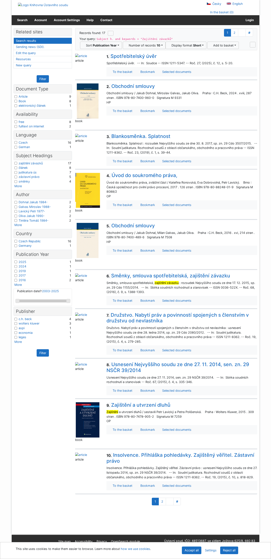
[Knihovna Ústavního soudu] (43, 5)
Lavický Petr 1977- (32, 211)
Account (40, 20)
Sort (100, 45)
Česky (216, 3)
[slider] (17, 301)
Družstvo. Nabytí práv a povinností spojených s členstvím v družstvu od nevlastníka (177, 318)
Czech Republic (30, 241)
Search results (26, 40)
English (237, 3)
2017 (22, 275)
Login (249, 20)
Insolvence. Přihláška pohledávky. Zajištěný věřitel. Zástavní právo (180, 458)
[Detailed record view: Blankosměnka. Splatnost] (81, 136)
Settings (211, 550)
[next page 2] (242, 33)
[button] (253, 44)
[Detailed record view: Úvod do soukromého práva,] (87, 190)
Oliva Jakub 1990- (32, 216)
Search (22, 20)
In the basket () (221, 12)
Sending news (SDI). (30, 47)
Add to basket (223, 45)
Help (90, 20)
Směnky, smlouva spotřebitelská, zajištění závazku (168, 276)
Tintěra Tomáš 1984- (33, 220)
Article (23, 96)
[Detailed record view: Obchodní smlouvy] (87, 100)
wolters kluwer (29, 323)
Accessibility (84, 541)
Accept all (192, 550)
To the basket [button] (121, 72)
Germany (25, 245)
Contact (106, 20)
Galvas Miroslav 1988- (35, 207)
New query (23, 65)
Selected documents (176, 72)
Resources (23, 59)
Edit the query (26, 53)
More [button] (18, 186)
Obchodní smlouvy (130, 86)
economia (26, 332)
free (21, 122)
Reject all (229, 550)
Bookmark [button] (147, 72)
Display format (185, 45)
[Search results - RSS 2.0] (110, 33)
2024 (22, 266)
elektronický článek (32, 105)
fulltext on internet (31, 126)
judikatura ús (28, 172)
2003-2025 (50, 291)
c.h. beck (25, 319)
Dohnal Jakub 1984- (33, 202)
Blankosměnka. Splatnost (138, 136)
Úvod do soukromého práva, (141, 175)
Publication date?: (38, 291)
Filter (42, 79)
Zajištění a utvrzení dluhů (138, 405)
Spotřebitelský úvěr (131, 56)
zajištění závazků (31, 163)
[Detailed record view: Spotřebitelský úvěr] (81, 55)
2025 (22, 262)
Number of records (143, 45)
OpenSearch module (125, 541)
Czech (23, 142)
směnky (24, 181)
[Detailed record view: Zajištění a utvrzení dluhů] (87, 419)
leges (22, 337)
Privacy (102, 541)
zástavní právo (29, 177)
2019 (22, 271)
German (24, 147)
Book (22, 101)
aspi (22, 328)
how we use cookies (135, 549)
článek (23, 167)
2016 (22, 280)
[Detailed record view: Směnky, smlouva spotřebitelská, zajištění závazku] (81, 275)
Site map (64, 541)
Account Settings (67, 20)
